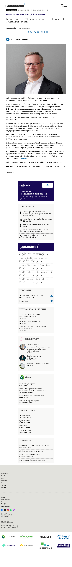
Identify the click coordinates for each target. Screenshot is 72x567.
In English (3, 504)
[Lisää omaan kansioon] (25, 32)
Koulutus (3, 488)
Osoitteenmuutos (5, 499)
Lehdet (3, 478)
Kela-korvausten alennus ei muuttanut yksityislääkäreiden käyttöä (39, 166)
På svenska (4, 502)
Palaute (3, 497)
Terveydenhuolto (12, 10)
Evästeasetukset (5, 506)
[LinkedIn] (38, 32)
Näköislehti (4, 480)
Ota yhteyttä (4, 473)
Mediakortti (4, 476)
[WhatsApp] (31, 32)
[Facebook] (28, 32)
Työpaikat (3, 485)
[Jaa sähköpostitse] (42, 32)
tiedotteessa (23, 159)
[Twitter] (35, 32)
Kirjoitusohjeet (5, 483)
